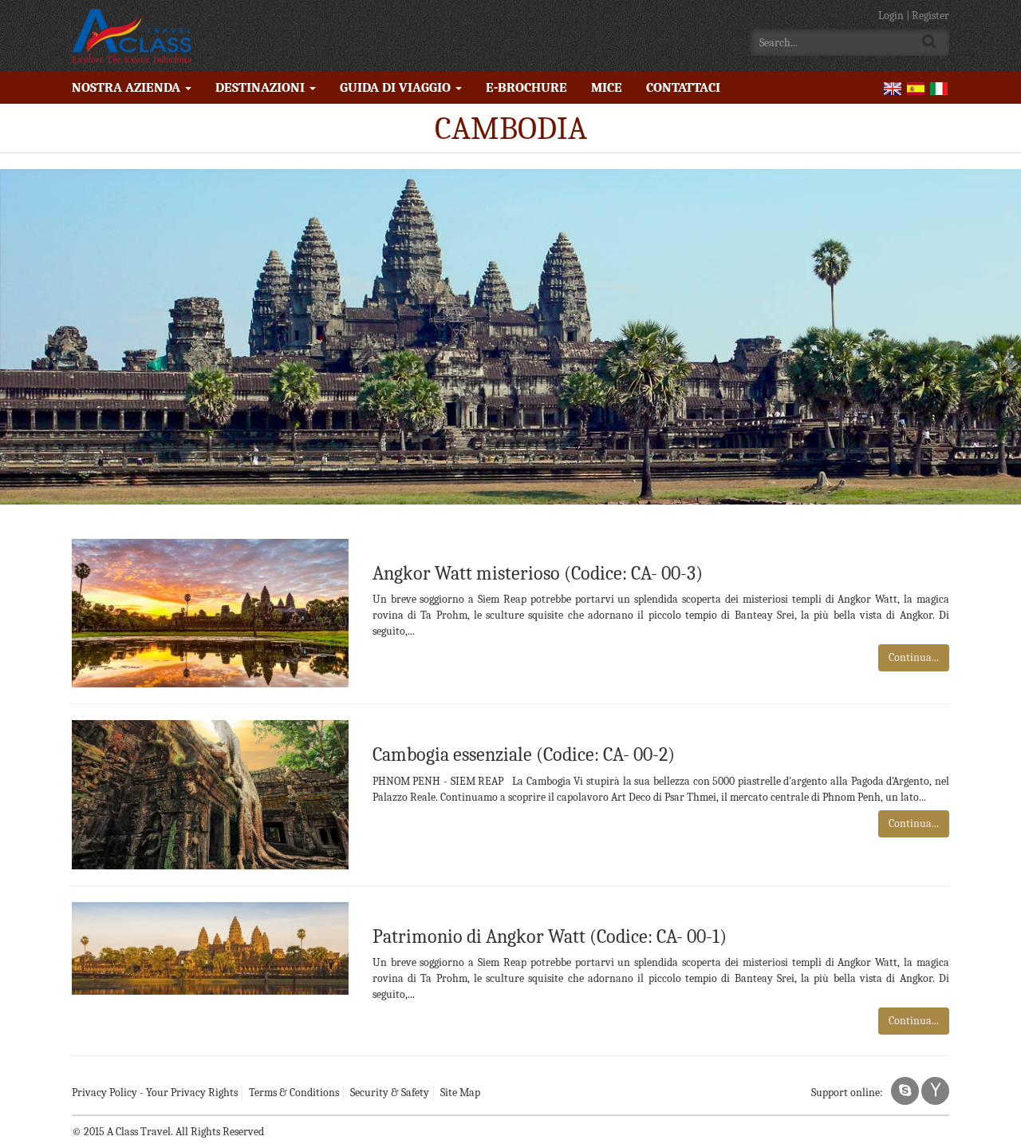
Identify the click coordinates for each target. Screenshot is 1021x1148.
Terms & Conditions (294, 1092)
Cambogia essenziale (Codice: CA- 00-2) (524, 754)
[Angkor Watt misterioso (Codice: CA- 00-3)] (210, 612)
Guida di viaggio (397, 87)
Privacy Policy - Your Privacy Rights (155, 1092)
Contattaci (683, 87)
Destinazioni (261, 87)
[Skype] (905, 1091)
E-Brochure (526, 87)
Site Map (460, 1092)
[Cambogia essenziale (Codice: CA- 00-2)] (210, 794)
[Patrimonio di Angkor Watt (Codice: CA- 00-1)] (210, 947)
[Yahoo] (935, 1091)
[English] (892, 87)
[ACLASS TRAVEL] (131, 36)
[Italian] (939, 87)
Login (892, 15)
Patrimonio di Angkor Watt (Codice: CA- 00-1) (550, 936)
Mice (606, 87)
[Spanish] (915, 87)
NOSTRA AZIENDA (127, 87)
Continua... (914, 657)
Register (930, 15)
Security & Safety (389, 1092)
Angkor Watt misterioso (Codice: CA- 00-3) (538, 573)
